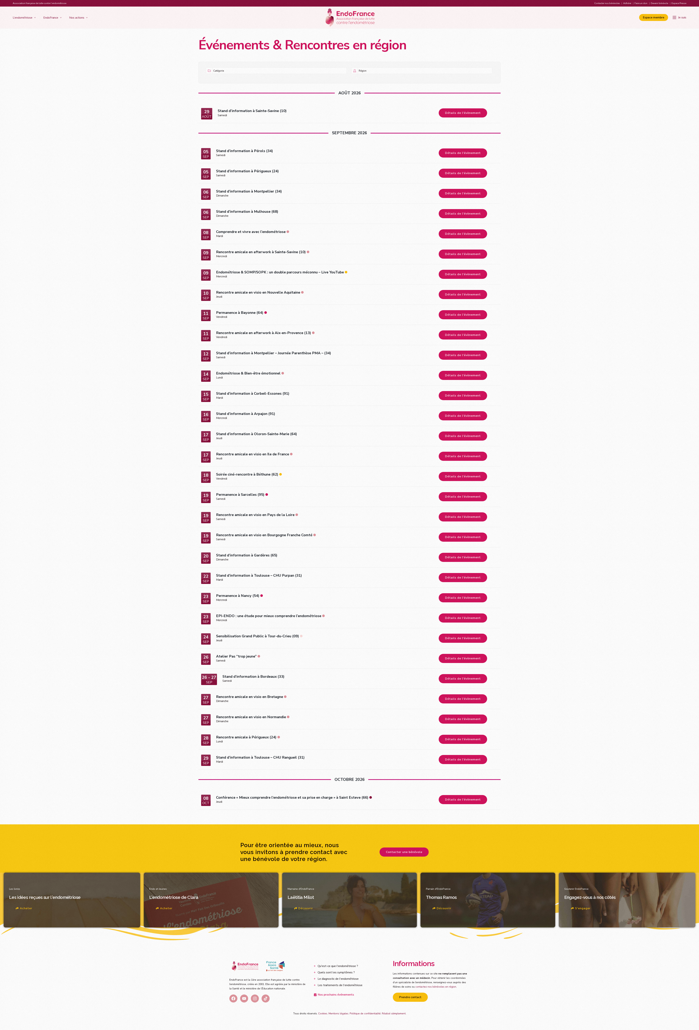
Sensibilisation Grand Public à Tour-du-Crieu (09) (257, 636)
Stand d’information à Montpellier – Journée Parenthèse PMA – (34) (273, 353)
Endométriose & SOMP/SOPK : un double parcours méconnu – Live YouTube (280, 272)
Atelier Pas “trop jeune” (236, 656)
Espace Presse (679, 3)
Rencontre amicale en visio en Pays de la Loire (255, 514)
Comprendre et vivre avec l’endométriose (251, 231)
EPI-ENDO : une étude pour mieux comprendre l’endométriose (268, 615)
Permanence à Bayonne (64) (239, 312)
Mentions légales (338, 1013)
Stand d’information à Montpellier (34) (249, 191)
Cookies (322, 1013)
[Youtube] (244, 998)
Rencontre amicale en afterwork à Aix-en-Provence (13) (263, 332)
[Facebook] (233, 998)
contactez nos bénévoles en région (435, 986)
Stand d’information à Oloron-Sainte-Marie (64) (256, 433)
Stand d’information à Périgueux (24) (247, 171)
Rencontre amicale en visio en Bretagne (249, 696)
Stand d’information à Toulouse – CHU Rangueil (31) (260, 757)
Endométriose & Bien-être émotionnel (248, 373)
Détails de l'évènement (463, 113)
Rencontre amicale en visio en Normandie (251, 717)
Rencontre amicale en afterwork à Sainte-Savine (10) (261, 252)
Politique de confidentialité (365, 1013)
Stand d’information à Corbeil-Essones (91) (252, 393)
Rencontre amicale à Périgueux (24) (246, 737)
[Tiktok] (266, 998)
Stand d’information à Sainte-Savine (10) (252, 110)
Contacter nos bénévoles (607, 3)
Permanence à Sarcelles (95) (240, 494)
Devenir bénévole (659, 3)
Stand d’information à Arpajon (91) (245, 413)
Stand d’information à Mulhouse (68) (247, 211)
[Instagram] (255, 998)
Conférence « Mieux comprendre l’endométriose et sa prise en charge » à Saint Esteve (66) (292, 797)
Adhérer (627, 3)
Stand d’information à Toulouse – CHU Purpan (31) (259, 575)
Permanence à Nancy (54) (237, 595)
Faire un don (641, 3)
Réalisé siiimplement (394, 1013)
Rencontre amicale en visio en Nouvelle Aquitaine (258, 292)
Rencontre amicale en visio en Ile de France (252, 454)
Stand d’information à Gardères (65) (246, 555)
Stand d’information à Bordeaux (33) (253, 676)
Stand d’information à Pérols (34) (244, 150)
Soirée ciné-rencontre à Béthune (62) (247, 474)
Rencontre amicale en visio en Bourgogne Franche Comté (264, 535)
